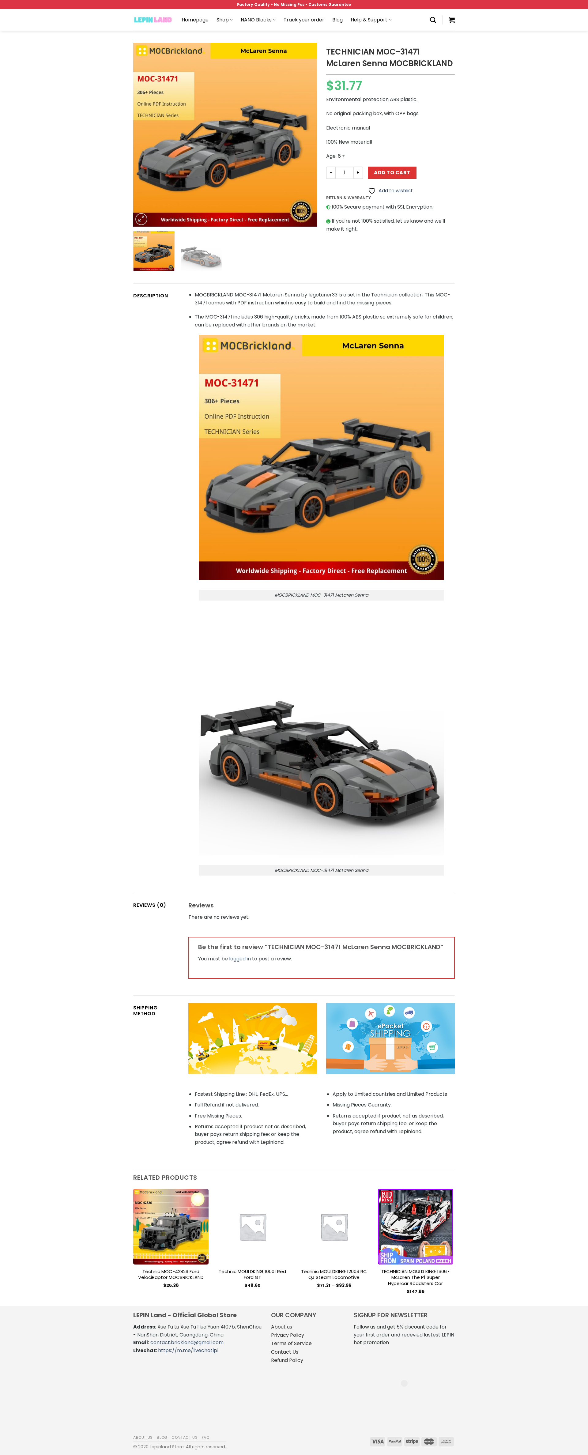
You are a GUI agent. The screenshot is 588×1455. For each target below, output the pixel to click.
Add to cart (392, 172)
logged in (240, 958)
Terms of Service (291, 1343)
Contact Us (284, 1351)
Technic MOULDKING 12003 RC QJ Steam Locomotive (334, 1274)
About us (281, 1326)
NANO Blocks (256, 19)
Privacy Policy (287, 1335)
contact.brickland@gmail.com (187, 1342)
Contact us (185, 1437)
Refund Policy (287, 1360)
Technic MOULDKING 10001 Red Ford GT (252, 1274)
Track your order (304, 19)
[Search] (433, 19)
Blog (337, 19)
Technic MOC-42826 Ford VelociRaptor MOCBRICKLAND (171, 1274)
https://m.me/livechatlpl (188, 1350)
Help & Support (369, 19)
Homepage (195, 19)
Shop (223, 19)
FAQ (206, 1437)
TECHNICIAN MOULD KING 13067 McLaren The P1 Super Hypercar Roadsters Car (415, 1277)
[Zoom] (141, 219)
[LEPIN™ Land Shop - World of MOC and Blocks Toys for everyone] (152, 20)
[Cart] (452, 20)
